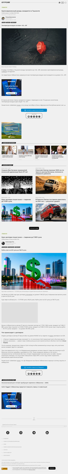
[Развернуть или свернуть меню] (65, 3)
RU (62, 2)
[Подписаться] (65, 442)
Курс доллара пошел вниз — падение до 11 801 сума (16, 200)
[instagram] (20, 449)
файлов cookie (32, 469)
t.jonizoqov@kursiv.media (11, 19)
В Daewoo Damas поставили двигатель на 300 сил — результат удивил (51, 200)
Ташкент (8, 22)
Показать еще (34, 228)
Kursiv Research (7, 471)
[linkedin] (47, 449)
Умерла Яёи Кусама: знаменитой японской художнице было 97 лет (15, 171)
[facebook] (7, 449)
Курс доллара (11, 247)
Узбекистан (13, 22)
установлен (29, 294)
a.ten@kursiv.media (9, 244)
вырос (51, 352)
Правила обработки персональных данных (13, 463)
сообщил (4, 71)
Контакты (6, 466)
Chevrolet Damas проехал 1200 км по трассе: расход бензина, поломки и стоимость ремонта (50, 172)
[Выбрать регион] (59, 3)
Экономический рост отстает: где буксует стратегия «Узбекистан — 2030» (25, 399)
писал (19, 377)
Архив (5, 460)
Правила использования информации (11, 457)
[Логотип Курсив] (6, 2)
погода (3, 22)
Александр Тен (10, 241)
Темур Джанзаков (11, 17)
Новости (4, 7)
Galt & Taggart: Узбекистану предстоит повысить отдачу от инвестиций (24, 403)
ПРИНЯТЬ (52, 468)
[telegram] (34, 449)
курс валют (4, 247)
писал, (18, 105)
